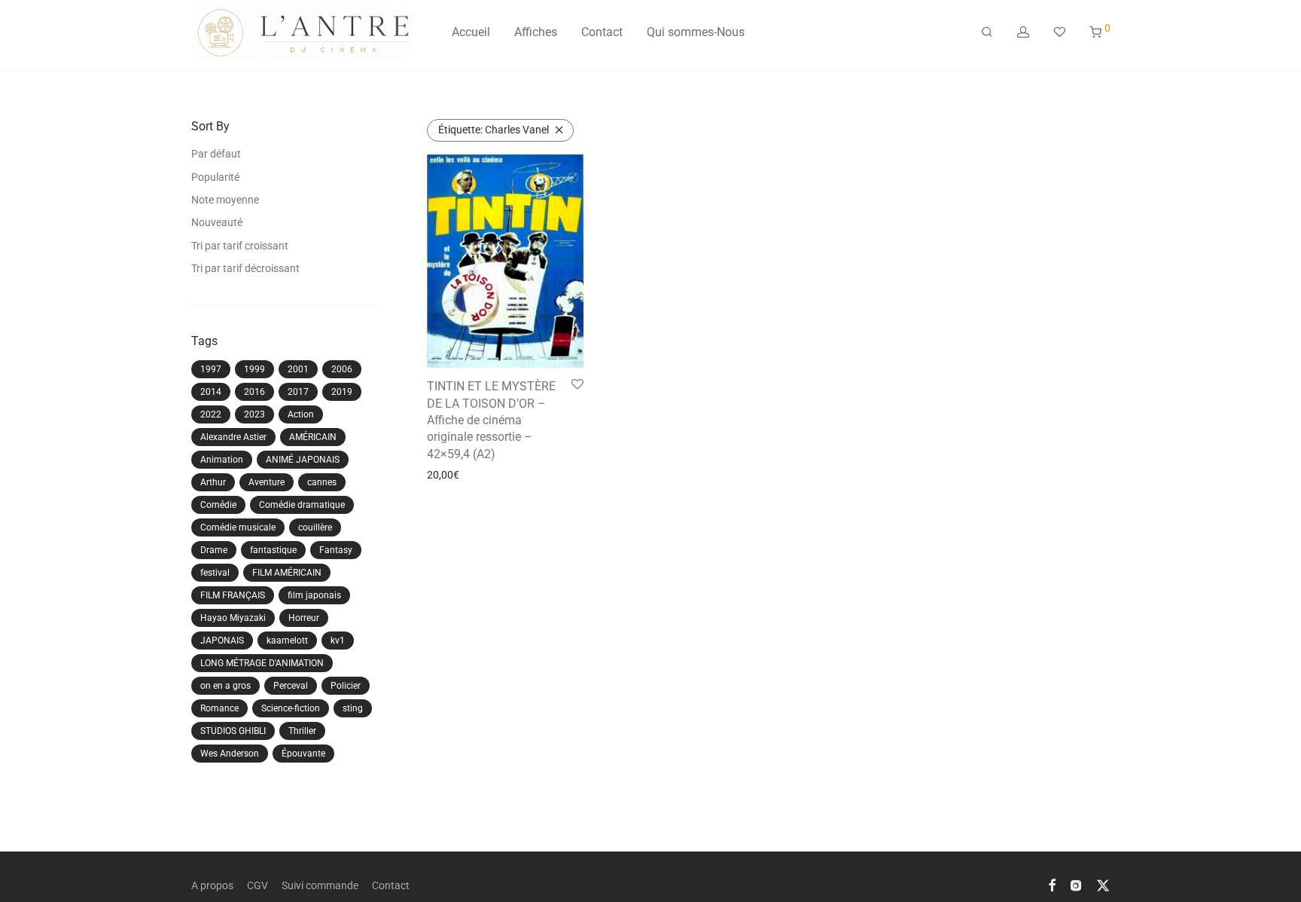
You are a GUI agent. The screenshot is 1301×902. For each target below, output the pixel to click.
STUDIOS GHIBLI (233, 731)
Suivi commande (320, 885)
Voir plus (442, 475)
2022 (210, 414)
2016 (254, 392)
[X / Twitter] (1103, 885)
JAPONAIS (222, 640)
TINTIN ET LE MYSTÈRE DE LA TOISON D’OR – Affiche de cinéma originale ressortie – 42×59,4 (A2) (491, 420)
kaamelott (287, 640)
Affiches (535, 32)
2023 (254, 414)
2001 (298, 369)
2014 (210, 392)
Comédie (218, 505)
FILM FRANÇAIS (232, 595)
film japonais (314, 595)
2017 (298, 392)
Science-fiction (290, 708)
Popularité (215, 177)
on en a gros (225, 685)
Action (301, 414)
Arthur (213, 482)
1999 (254, 369)
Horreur (303, 618)
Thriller (302, 731)
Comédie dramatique (302, 505)
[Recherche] (987, 32)
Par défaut (216, 154)
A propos (212, 885)
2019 (341, 392)
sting (353, 708)
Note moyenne (225, 200)
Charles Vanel (493, 130)
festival (215, 572)
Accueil (471, 32)
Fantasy (335, 550)
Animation (221, 459)
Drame (213, 550)
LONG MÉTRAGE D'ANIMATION (262, 663)
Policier (346, 685)
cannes (322, 482)
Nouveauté (216, 222)
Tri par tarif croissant (239, 246)
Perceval (290, 685)
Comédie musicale (238, 527)
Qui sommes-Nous (696, 32)
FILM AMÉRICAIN (286, 572)
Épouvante (303, 753)
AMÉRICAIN (313, 437)
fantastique (273, 550)
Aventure (266, 482)
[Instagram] (1076, 885)
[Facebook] (1052, 885)
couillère (315, 527)
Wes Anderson (229, 753)
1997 (210, 369)
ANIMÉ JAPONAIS (303, 459)
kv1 (338, 640)
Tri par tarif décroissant (245, 268)
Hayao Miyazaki (233, 618)
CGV (257, 885)
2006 (341, 369)
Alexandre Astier (233, 437)
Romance (219, 708)
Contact (602, 32)
